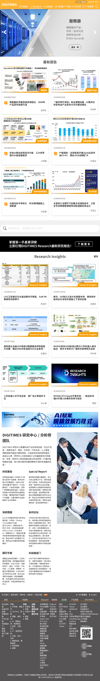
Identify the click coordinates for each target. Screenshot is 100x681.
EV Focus (43, 621)
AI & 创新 (62, 619)
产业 (12, 604)
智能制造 (43, 629)
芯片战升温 (5, 605)
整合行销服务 (85, 616)
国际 (26, 616)
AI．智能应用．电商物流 (15, 622)
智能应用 (62, 612)
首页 (6, 600)
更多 (73, 47)
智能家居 (43, 631)
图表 (14, 648)
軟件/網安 (73, 629)
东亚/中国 (27, 613)
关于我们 (5, 595)
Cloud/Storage (74, 619)
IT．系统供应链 (16, 632)
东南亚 (27, 607)
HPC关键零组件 (44, 608)
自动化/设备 (73, 631)
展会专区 (35, 614)
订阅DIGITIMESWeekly (89, 614)
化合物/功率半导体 (44, 615)
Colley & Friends (53, 605)
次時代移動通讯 (44, 639)
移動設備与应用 (44, 652)
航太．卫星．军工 (16, 627)
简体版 (83, 2)
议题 (33, 604)
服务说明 (14, 595)
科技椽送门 (5, 625)
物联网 (42, 633)
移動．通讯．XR (16, 617)
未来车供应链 (5, 610)
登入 (96, 2)
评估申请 (91, 2)
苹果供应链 (5, 615)
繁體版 (78, 2)
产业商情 (89, 6)
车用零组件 (44, 604)
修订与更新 (5, 635)
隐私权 (30, 595)
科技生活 (72, 636)
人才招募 (83, 619)
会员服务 (83, 607)
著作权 (22, 595)
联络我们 (83, 621)
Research (37, 6)
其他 (61, 621)
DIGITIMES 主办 (63, 608)
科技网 (25, 6)
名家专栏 (53, 609)
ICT (70, 626)
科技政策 (15, 646)
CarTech (43, 658)
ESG (71, 614)
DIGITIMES (89, 600)
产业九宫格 (5, 620)
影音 (68, 6)
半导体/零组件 (74, 616)
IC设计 (42, 660)
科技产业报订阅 (86, 612)
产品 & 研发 (63, 616)
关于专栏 (53, 616)
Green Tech (44, 619)
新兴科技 (43, 624)
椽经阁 (50, 6)
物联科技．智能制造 (16, 642)
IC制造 (42, 663)
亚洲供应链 (44, 626)
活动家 (61, 6)
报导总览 (35, 609)
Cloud (42, 643)
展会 (3, 629)
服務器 (42, 648)
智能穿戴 (43, 655)
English (94, 595)
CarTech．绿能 (16, 613)
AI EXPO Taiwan (62, 625)
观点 (33, 607)
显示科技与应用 (44, 666)
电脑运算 (43, 646)
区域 (24, 604)
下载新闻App (85, 626)
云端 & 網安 (63, 614)
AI (70, 612)
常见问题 (38, 595)
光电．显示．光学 (16, 637)
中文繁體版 (82, 595)
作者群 (52, 614)
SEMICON (73, 609)
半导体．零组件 (16, 608)
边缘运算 (43, 612)
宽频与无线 (44, 636)
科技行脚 (53, 612)
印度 (26, 609)
